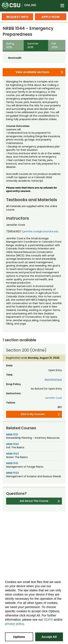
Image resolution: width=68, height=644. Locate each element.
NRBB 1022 (12, 444)
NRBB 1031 (12, 463)
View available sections (32, 72)
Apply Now (50, 17)
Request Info (17, 17)
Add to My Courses (33, 414)
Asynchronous (53, 379)
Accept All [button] (49, 637)
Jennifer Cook (53, 398)
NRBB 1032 (12, 473)
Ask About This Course (34, 501)
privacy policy (14, 624)
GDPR (48, 619)
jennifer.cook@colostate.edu (40, 231)
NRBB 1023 (12, 453)
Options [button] (19, 637)
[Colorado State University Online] (21, 6)
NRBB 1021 (12, 434)
